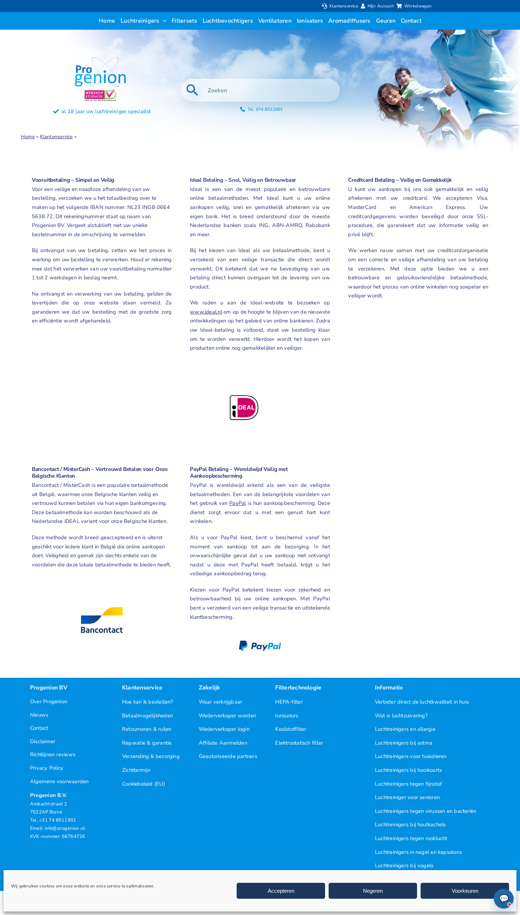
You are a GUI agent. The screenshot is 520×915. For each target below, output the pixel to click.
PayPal (237, 503)
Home (28, 136)
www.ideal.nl (206, 311)
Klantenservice (56, 136)
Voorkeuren (465, 891)
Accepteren (281, 891)
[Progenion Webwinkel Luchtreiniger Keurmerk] (100, 91)
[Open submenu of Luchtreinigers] (163, 20)
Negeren (373, 891)
